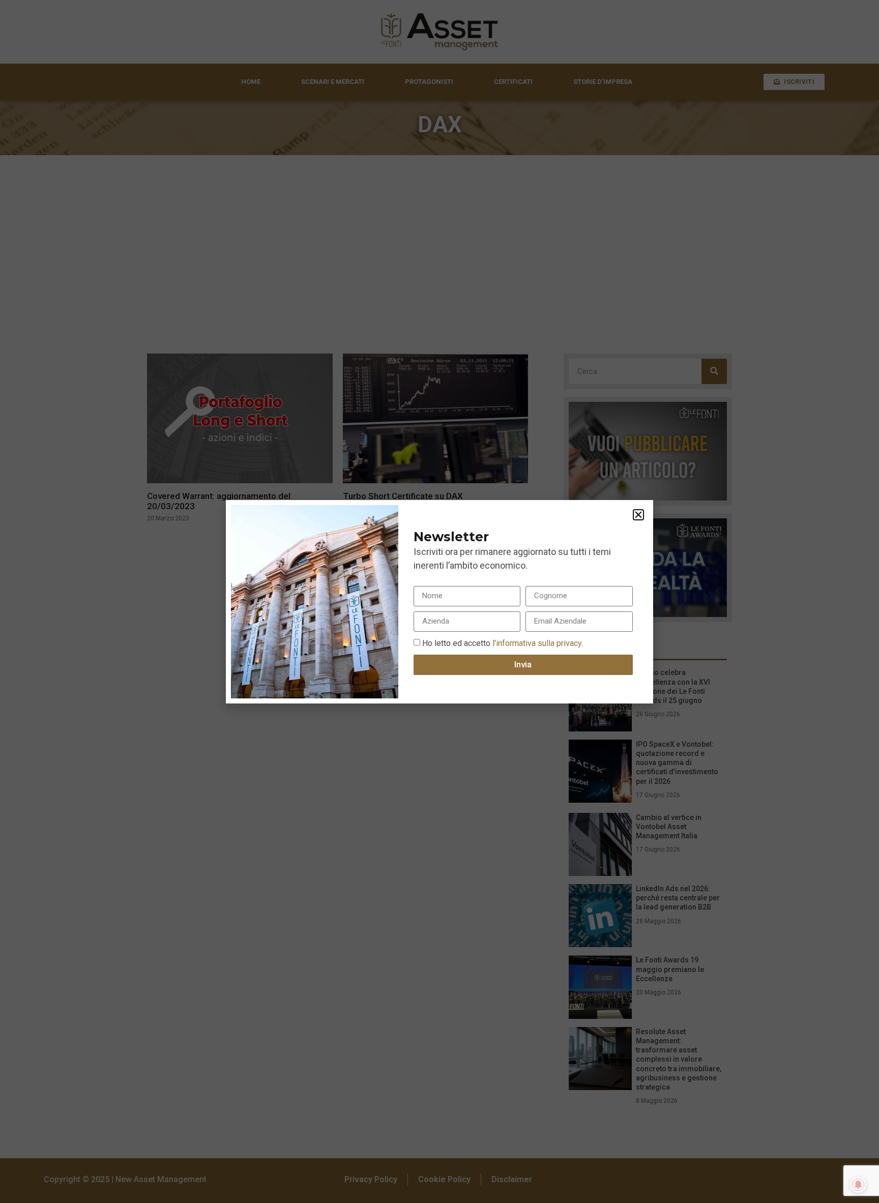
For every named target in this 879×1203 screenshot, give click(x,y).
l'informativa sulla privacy (535, 643)
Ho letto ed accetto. (502, 643)
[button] (638, 514)
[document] (439, 601)
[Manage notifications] (858, 1185)
